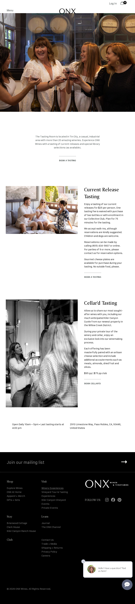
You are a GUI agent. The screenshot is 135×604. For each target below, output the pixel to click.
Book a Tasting (92, 277)
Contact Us (47, 539)
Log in (113, 3)
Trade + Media (49, 543)
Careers (45, 555)
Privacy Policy (49, 551)
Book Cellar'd (92, 383)
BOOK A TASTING (67, 160)
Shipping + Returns (52, 547)
